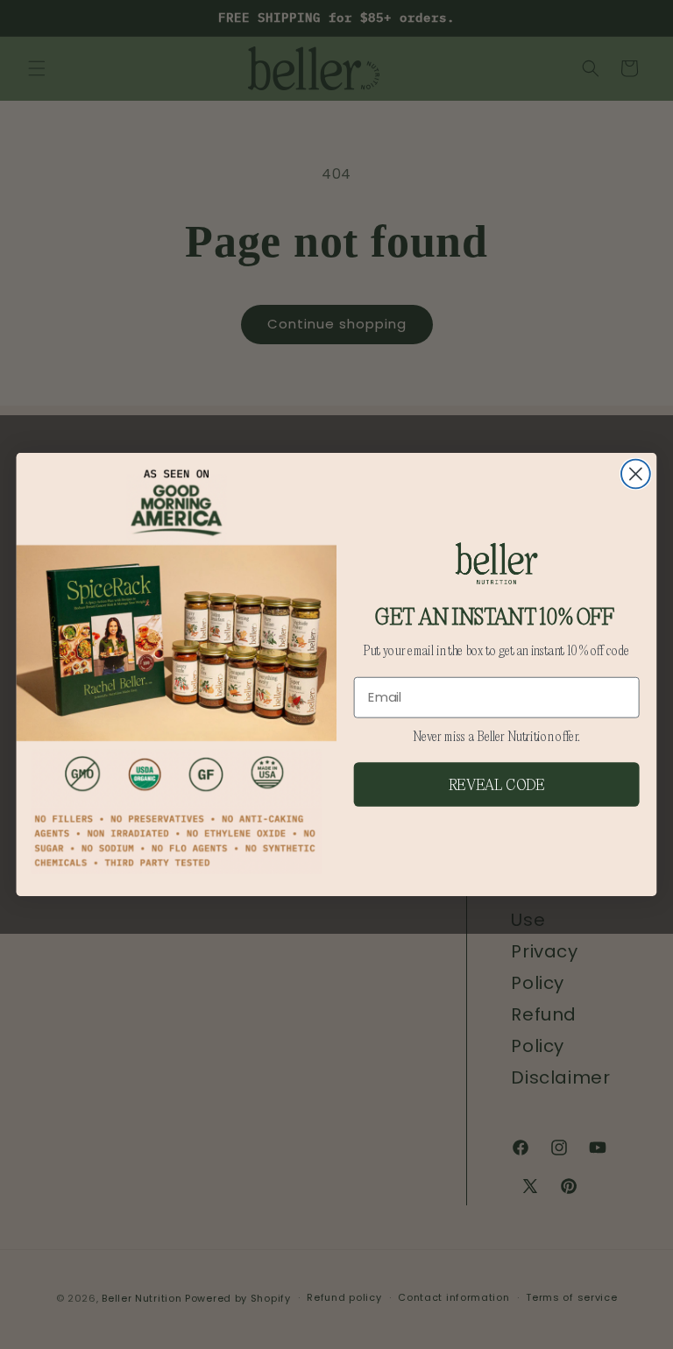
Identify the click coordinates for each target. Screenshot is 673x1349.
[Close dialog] (635, 474)
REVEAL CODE (497, 784)
